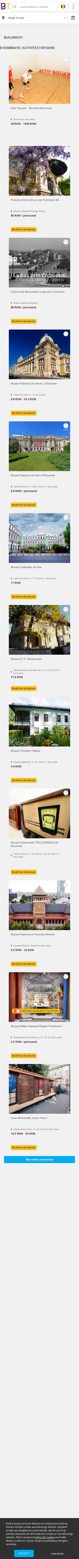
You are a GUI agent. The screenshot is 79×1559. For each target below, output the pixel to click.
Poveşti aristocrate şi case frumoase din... (36, 199)
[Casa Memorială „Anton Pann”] (39, 1089)
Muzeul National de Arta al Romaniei (33, 475)
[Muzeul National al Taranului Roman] (39, 905)
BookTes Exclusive (23, 229)
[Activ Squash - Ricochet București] (39, 79)
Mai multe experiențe (39, 1159)
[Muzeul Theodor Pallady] (39, 722)
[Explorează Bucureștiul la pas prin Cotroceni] (39, 262)
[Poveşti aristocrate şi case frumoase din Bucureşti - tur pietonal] (39, 171)
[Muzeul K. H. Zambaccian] (39, 630)
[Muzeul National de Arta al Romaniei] (39, 446)
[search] (14, 6)
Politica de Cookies (44, 1537)
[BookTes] (6, 6)
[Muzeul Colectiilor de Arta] (39, 538)
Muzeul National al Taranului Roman (33, 934)
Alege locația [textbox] (16, 18)
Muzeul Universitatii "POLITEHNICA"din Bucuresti (34, 844)
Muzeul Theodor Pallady (25, 750)
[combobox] (37, 17)
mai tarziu (57, 1553)
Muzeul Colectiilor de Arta (26, 567)
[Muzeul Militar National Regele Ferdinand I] (39, 997)
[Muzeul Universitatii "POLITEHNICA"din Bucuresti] (39, 813)
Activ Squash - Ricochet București (31, 108)
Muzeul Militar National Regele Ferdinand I (37, 1026)
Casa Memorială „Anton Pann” (29, 1117)
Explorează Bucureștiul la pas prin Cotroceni (37, 291)
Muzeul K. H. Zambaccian (26, 658)
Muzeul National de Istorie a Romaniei (34, 383)
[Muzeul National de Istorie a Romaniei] (39, 354)
